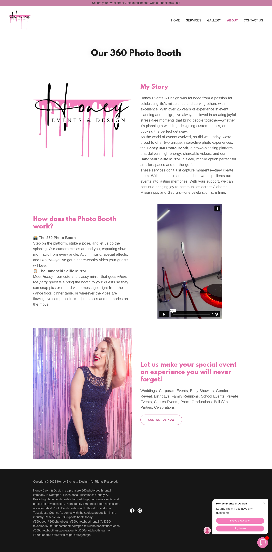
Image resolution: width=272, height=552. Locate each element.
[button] (262, 542)
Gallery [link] (214, 20)
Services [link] (193, 20)
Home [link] (175, 20)
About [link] (232, 20)
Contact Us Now (161, 419)
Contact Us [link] (253, 20)
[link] (20, 19)
